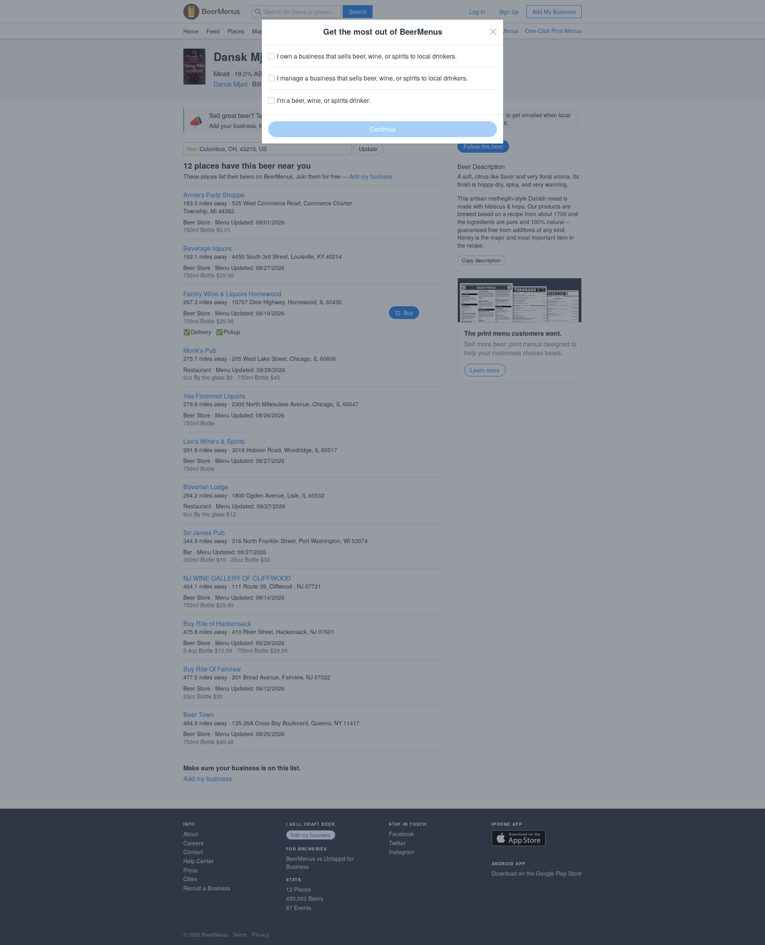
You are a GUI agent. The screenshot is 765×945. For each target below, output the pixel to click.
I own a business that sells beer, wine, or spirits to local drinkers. (367, 56)
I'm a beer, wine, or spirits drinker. (323, 100)
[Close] (493, 31)
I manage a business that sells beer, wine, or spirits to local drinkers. (372, 78)
